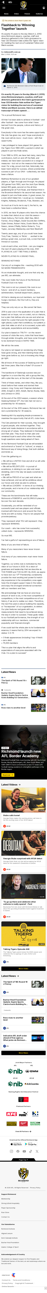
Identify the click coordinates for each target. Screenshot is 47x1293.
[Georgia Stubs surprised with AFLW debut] (23, 851)
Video (16, 14)
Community (7, 690)
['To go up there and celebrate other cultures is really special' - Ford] (23, 897)
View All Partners (22, 1131)
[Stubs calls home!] (23, 808)
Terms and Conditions (21, 1280)
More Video (23, 969)
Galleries (39, 14)
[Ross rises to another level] (23, 707)
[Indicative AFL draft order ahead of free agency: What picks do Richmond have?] (23, 1041)
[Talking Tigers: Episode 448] (23, 943)
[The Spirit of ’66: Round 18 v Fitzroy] (23, 680)
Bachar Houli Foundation (10, 1242)
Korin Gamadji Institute (9, 1238)
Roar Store (5, 1212)
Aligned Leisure (6, 1233)
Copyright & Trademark (24, 1283)
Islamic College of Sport (10, 1247)
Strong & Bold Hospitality (10, 1203)
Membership (5, 1199)
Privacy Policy (35, 1188)
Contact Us (5, 1217)
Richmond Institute (8, 1229)
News (6, 14)
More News (23, 1053)
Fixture (27, 14)
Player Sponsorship (8, 1208)
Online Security (8, 1286)
